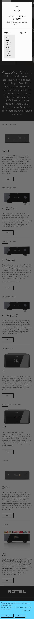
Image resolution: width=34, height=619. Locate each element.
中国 (7, 40)
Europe (8, 45)
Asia (7, 37)
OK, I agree (7, 616)
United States (8, 48)
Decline (20, 616)
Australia (8, 42)
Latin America (8, 54)
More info (27, 611)
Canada (8, 51)
